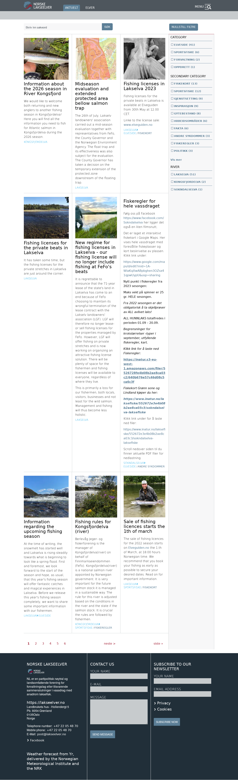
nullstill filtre (184, 27)
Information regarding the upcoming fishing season (43, 529)
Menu (199, 6)
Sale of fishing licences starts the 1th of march (144, 526)
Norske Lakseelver (47, 664)
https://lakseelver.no (46, 702)
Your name (164, 676)
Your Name (100, 671)
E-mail (96, 684)
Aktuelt (71, 7)
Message (98, 697)
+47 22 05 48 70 (65, 726)
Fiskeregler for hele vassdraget (141, 204)
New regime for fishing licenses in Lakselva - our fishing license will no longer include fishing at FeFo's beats (96, 257)
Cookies (164, 709)
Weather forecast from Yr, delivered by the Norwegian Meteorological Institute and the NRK (53, 761)
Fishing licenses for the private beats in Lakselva (46, 247)
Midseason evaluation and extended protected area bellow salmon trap (92, 96)
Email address (167, 689)
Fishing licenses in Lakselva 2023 (144, 86)
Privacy (164, 703)
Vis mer (176, 159)
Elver (90, 7)
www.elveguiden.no (138, 125)
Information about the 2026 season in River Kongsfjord (45, 88)
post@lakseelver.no (51, 734)
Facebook (37, 740)
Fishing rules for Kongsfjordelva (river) (93, 526)
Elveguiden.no (138, 547)
